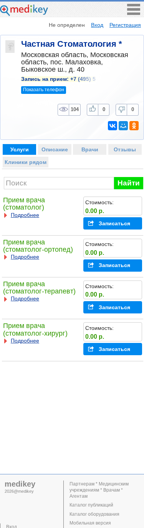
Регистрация (125, 25)
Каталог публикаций (91, 505)
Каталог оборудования (94, 514)
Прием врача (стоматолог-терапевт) (39, 287)
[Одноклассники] (134, 125)
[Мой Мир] (123, 125)
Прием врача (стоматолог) (24, 203)
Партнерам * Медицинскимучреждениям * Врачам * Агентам (99, 490)
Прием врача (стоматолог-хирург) (35, 329)
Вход (97, 25)
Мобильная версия (90, 523)
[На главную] (24, 14)
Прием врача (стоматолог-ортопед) (38, 245)
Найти (129, 183)
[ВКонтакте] (112, 125)
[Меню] (133, 13)
